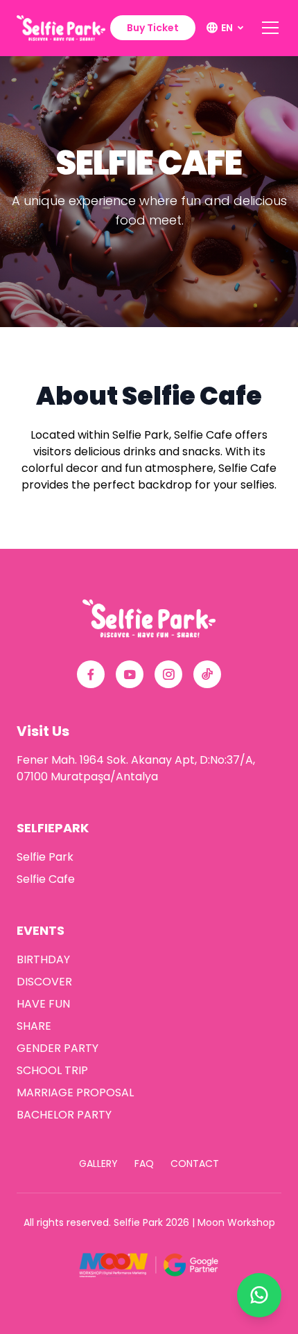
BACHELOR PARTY (64, 1115)
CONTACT (194, 1163)
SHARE (34, 1026)
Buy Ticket (153, 28)
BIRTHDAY (43, 959)
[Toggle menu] (270, 28)
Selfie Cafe (46, 879)
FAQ (144, 1163)
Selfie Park (45, 857)
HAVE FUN (43, 1004)
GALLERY (98, 1163)
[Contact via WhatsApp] (259, 1295)
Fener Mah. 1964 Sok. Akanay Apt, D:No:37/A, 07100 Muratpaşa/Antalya (136, 768)
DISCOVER (44, 982)
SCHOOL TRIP (52, 1070)
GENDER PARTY (57, 1048)
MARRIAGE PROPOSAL (75, 1092)
